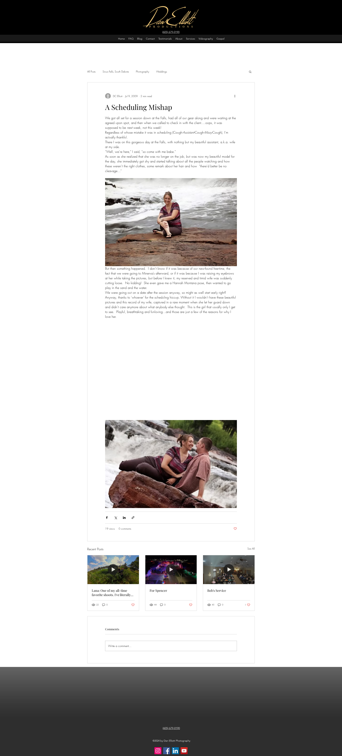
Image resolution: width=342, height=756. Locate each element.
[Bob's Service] (229, 569)
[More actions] (235, 96)
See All (251, 548)
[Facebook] (166, 750)
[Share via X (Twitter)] (115, 517)
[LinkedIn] (175, 750)
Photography (142, 71)
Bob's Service (216, 590)
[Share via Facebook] (106, 517)
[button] (250, 71)
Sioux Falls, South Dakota (116, 71)
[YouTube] (184, 750)
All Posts (91, 71)
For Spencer (158, 590)
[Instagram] (157, 750)
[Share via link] (133, 517)
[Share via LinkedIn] (124, 517)
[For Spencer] (171, 569)
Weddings (161, 71)
